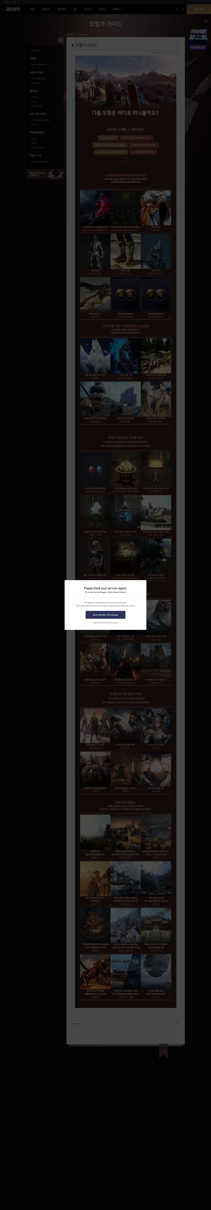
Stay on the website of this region (105, 622)
